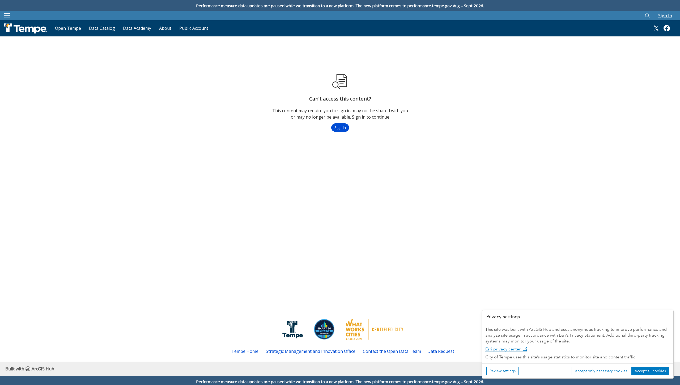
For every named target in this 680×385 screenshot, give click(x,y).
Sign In (665, 16)
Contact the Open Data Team (392, 351)
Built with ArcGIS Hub (29, 369)
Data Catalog (102, 28)
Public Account (193, 28)
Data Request (440, 351)
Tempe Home (244, 351)
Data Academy (137, 28)
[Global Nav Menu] (7, 15)
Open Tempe (68, 28)
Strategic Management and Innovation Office (310, 351)
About (165, 28)
